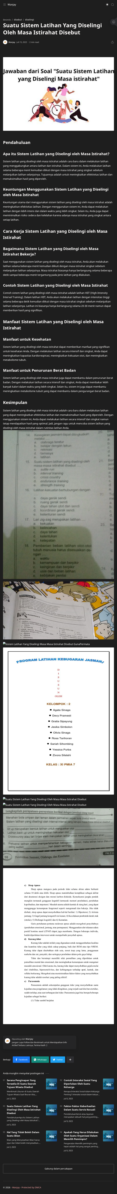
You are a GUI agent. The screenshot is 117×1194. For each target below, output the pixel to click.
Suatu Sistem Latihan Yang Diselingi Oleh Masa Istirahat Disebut (24, 1110)
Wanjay (12, 4)
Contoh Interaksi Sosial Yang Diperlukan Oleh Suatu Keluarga (80, 1084)
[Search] (112, 4)
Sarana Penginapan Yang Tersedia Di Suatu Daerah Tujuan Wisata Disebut (21, 1084)
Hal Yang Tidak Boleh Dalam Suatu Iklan (23, 1134)
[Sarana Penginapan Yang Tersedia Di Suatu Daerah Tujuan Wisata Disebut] (51, 1084)
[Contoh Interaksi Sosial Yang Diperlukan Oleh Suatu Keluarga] (108, 1084)
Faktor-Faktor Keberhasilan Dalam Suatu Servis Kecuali (79, 1108)
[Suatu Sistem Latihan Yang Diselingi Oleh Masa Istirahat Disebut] (51, 1109)
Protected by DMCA (31, 1187)
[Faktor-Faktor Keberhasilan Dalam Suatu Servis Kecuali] (108, 1109)
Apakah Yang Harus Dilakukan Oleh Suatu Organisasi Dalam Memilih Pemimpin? (81, 1136)
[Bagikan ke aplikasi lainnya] (70, 1059)
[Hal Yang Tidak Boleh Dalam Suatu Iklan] (51, 1136)
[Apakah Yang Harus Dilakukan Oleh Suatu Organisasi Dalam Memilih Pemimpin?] (108, 1136)
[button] (107, 4)
